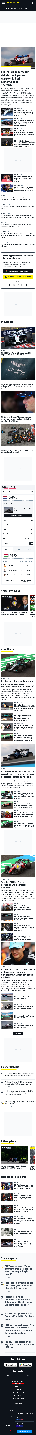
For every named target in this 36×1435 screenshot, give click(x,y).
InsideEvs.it (18, 1386)
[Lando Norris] (4, 565)
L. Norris (10, 565)
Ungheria (13, 555)
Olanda (12, 497)
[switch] (30, 543)
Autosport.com (18, 1395)
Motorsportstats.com (18, 1398)
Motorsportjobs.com (18, 1392)
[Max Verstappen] (4, 570)
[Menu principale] (3, 2)
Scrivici (18, 1407)
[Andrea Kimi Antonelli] (4, 574)
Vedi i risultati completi (25, 581)
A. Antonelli (11, 575)
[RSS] (26, 285)
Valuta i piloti (10, 580)
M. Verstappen (12, 570)
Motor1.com (18, 1389)
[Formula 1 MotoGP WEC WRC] (18, 492)
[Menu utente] (32, 3)
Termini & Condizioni (12, 1425)
